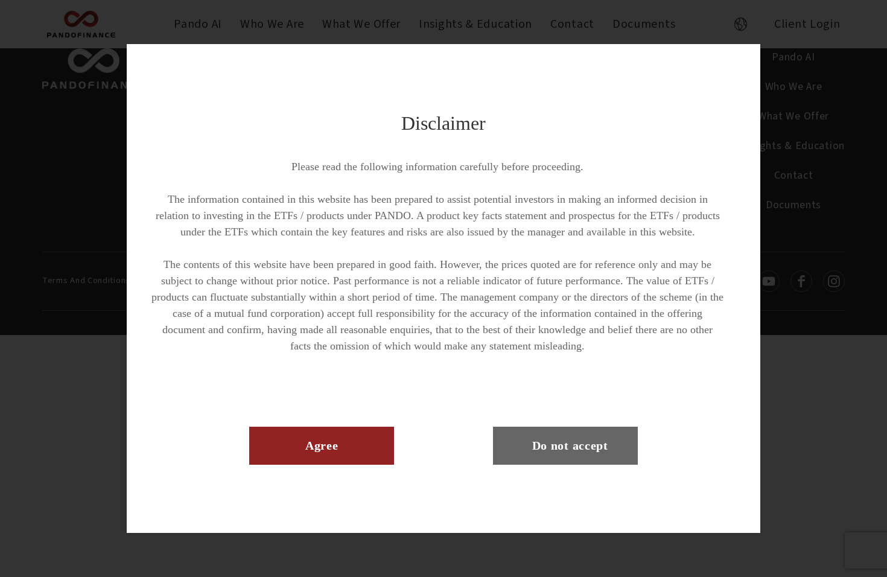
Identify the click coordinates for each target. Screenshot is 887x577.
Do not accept (570, 445)
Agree (322, 445)
